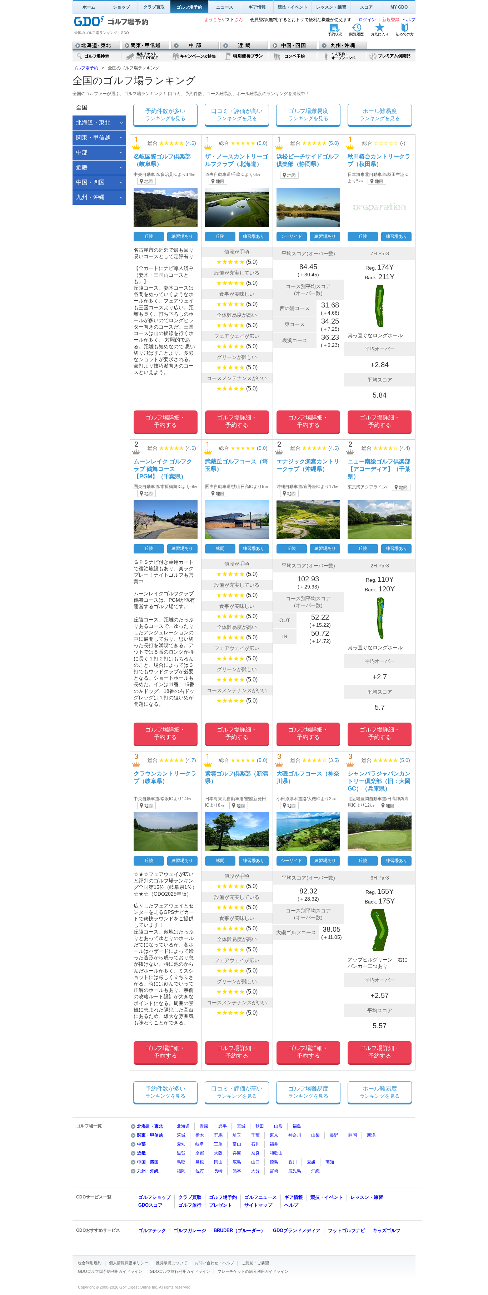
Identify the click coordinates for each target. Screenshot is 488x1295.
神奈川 (294, 1135)
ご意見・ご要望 (255, 1263)
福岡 (181, 1170)
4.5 (333, 448)
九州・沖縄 (148, 1170)
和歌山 (276, 1153)
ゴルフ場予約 (189, 7)
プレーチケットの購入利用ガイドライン (253, 1271)
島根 (199, 1161)
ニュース (224, 7)
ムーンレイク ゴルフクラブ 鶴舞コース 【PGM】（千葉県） (163, 468)
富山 (237, 1144)
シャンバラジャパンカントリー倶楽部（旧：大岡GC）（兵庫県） (379, 781)
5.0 (262, 143)
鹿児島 (294, 1170)
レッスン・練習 (331, 7)
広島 (237, 1161)
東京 (274, 1135)
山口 (255, 1161)
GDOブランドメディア (296, 1230)
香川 (292, 1161)
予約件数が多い (165, 114)
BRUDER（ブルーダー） (239, 1230)
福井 (274, 1144)
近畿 (141, 1153)
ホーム (89, 7)
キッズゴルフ (386, 1230)
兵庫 (237, 1153)
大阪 (218, 1153)
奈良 (255, 1153)
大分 (255, 1170)
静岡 (352, 1135)
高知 (329, 1161)
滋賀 (181, 1153)
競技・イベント (293, 7)
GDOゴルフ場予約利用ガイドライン (110, 1271)
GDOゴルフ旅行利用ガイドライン (180, 1271)
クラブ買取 (154, 7)
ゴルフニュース (260, 1197)
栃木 (199, 1135)
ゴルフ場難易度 (308, 114)
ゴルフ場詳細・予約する (165, 421)
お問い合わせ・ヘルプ (214, 1263)
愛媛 (311, 1161)
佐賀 (199, 1170)
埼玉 (237, 1135)
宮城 (241, 1126)
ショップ (121, 7)
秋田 (259, 1126)
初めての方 (405, 34)
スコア (366, 7)
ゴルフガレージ (190, 1230)
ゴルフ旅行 (189, 1205)
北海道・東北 (150, 1126)
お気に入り (380, 34)
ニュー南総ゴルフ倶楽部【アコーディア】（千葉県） (379, 468)
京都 (199, 1153)
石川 (255, 1144)
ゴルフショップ (154, 1197)
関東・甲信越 (150, 1135)
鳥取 (181, 1161)
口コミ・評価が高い (237, 114)
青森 (204, 1126)
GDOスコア (150, 1205)
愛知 (181, 1144)
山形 (278, 1126)
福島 (297, 1126)
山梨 (315, 1135)
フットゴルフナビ (346, 1230)
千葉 (255, 1135)
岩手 (222, 1126)
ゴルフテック (152, 1230)
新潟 (371, 1135)
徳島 (274, 1161)
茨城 (181, 1135)
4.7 (190, 760)
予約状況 (335, 34)
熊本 (237, 1170)
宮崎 (274, 1170)
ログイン (368, 19)
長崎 (218, 1170)
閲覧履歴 (356, 34)
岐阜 (199, 1144)
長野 (334, 1135)
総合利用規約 (89, 1263)
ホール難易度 (380, 114)
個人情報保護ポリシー (128, 1263)
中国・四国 (148, 1161)
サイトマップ (258, 1205)
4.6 (190, 143)
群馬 (218, 1135)
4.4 (404, 448)
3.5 (333, 760)
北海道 (183, 1126)
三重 (218, 1144)
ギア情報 (257, 7)
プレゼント (220, 1205)
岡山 (218, 1161)
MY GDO (399, 7)
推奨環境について (171, 1263)
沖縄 (315, 1170)
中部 (141, 1144)
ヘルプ (409, 19)
